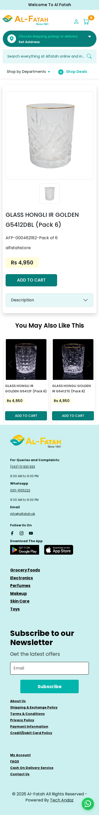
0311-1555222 (20, 490)
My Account (20, 755)
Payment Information (29, 726)
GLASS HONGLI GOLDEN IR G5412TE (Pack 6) (71, 388)
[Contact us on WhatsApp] (88, 804)
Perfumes (20, 585)
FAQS (14, 761)
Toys (15, 609)
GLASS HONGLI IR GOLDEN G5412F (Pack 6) (26, 388)
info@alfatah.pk (22, 514)
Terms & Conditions (27, 714)
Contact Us (19, 774)
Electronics (21, 578)
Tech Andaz (62, 800)
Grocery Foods (25, 570)
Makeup (18, 593)
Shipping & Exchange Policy (34, 707)
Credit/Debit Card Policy (31, 733)
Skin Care (19, 601)
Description (22, 300)
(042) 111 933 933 (22, 466)
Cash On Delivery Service (31, 768)
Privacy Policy (22, 720)
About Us (18, 701)
